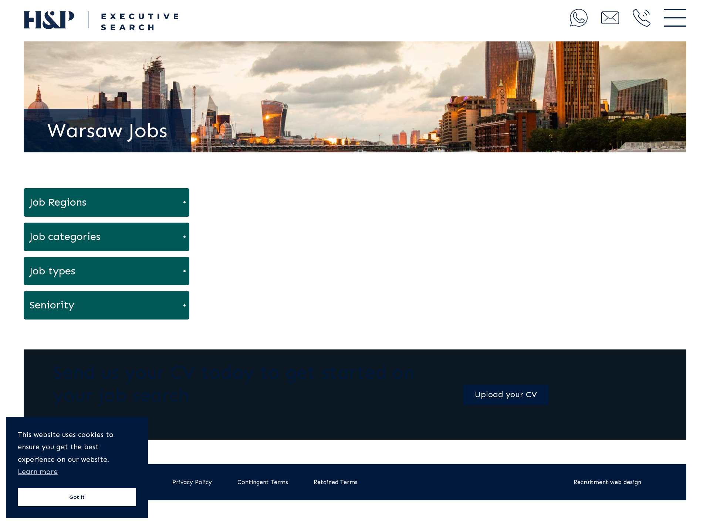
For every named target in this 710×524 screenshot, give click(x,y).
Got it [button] (77, 497)
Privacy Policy (192, 482)
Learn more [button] (38, 471)
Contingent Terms (262, 482)
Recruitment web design (607, 482)
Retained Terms (336, 482)
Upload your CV (506, 394)
